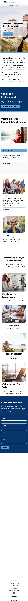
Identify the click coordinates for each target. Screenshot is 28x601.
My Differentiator (7, 150)
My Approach (6, 163)
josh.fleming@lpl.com (14, 590)
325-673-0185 (16, 583)
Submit (5, 447)
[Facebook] (14, 593)
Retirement (14, 599)
